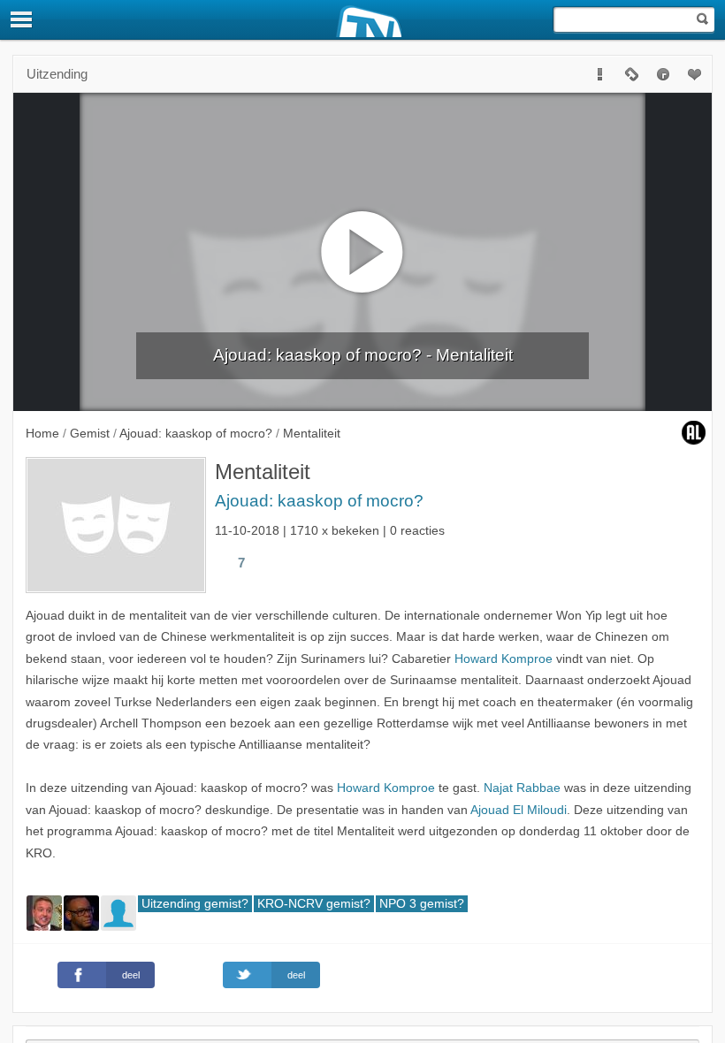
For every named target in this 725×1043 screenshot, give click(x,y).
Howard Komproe (503, 659)
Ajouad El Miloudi (518, 810)
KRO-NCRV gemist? (313, 903)
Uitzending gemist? (194, 903)
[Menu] (22, 19)
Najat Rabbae (522, 788)
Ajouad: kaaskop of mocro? (319, 500)
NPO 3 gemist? (421, 903)
